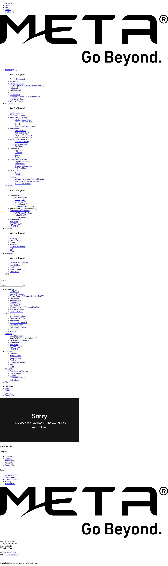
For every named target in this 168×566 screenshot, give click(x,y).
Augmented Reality (22, 161)
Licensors (18, 153)
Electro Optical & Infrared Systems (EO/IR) (27, 86)
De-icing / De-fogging (23, 135)
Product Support (11, 479)
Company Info (15, 242)
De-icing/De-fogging (23, 120)
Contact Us (9, 12)
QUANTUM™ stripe (23, 213)
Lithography (14, 92)
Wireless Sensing (16, 101)
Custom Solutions (17, 84)
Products (8, 186)
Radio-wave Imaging (23, 184)
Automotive (14, 128)
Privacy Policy (10, 475)
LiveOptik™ (15, 95)
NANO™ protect (21, 197)
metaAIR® (14, 222)
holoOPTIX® (15, 219)
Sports (17, 155)
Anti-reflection (20, 131)
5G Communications (18, 115)
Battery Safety (15, 170)
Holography (14, 88)
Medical (13, 177)
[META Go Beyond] (84, 65)
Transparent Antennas (23, 137)
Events (7, 7)
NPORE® (14, 226)
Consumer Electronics (18, 159)
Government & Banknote (20, 211)
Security (18, 124)
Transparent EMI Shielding (25, 126)
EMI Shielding (20, 168)
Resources (9, 3)
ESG (12, 249)
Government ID (21, 144)
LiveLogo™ (19, 200)
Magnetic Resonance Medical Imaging (30, 179)
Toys (17, 157)
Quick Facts (14, 272)
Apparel (18, 150)
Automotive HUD (22, 133)
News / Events (15, 240)
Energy (17, 173)
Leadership (14, 267)
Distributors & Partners (19, 263)
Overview (14, 238)
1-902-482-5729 (9, 552)
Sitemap (8, 481)
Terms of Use (10, 484)
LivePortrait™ (20, 202)
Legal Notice (10, 477)
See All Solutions (16, 113)
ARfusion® (14, 81)
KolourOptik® (15, 90)
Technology (9, 70)
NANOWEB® (16, 224)
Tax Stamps (19, 146)
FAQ (12, 251)
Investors (8, 228)
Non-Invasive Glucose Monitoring (28, 181)
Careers (8, 10)
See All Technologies (18, 79)
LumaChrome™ (21, 204)
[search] (1, 278)
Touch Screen (20, 164)
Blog (7, 274)
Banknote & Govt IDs (18, 139)
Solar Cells (19, 175)
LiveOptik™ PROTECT (24, 206)
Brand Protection (16, 148)
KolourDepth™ (21, 215)
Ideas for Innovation (17, 269)
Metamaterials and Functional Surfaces (25, 97)
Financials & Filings (17, 247)
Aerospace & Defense (18, 117)
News (7, 5)
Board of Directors (17, 265)
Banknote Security (22, 142)
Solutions (8, 103)
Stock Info (14, 244)
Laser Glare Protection (23, 122)
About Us (9, 253)
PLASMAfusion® (17, 99)
